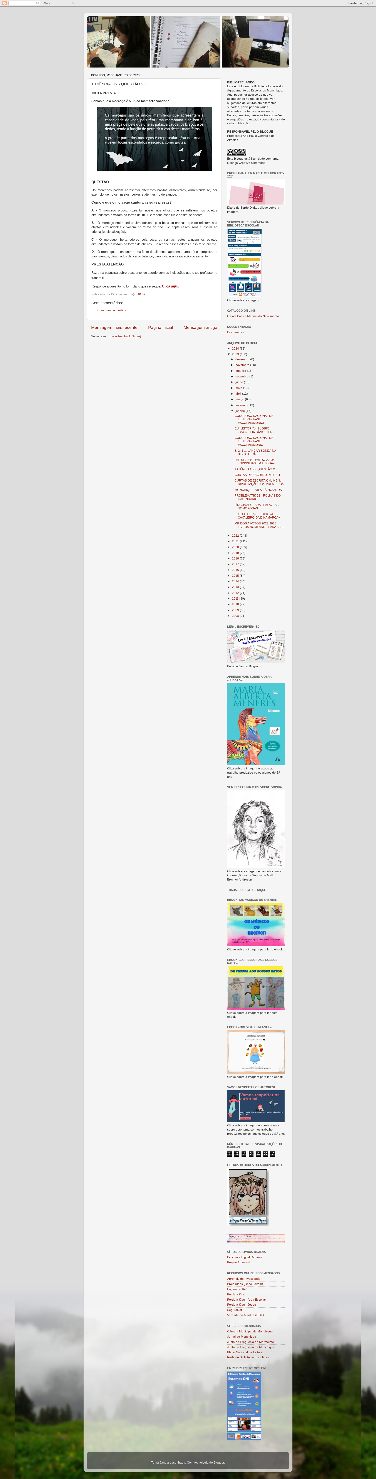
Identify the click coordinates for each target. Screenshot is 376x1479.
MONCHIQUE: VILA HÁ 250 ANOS (258, 490)
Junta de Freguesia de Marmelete (250, 1342)
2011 (235, 598)
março (240, 399)
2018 (236, 558)
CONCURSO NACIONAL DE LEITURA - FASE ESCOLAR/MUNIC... (254, 441)
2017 (236, 564)
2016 (236, 569)
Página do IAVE (237, 1289)
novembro (242, 365)
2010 (236, 604)
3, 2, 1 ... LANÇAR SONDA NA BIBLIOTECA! (255, 452)
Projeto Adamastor (240, 1262)
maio (239, 388)
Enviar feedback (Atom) (125, 336)
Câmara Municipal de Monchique (250, 1331)
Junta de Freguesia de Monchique (250, 1347)
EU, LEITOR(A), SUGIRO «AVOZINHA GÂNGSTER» (254, 430)
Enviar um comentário (112, 310)
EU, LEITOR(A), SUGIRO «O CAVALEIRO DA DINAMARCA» (257, 515)
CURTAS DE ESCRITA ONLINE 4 (257, 475)
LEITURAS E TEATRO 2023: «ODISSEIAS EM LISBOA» (255, 461)
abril (238, 393)
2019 (236, 552)
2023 (236, 354)
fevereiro (241, 405)
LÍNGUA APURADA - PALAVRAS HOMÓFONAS (257, 506)
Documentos (236, 332)
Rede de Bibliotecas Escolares (248, 1357)
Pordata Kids (236, 1294)
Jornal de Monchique (241, 1336)
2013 (236, 587)
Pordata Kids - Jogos (241, 1304)
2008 (236, 615)
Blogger (219, 1462)
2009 (236, 610)
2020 (236, 547)
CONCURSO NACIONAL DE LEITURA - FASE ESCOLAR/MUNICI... (254, 419)
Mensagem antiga (200, 327)
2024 (236, 348)
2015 (236, 575)
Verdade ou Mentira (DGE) (245, 1315)
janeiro (240, 410)
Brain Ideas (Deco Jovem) (245, 1284)
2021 (236, 541)
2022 (236, 535)
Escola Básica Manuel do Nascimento (253, 316)
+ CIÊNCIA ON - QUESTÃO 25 (256, 469)
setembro (242, 376)
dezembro (242, 359)
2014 (236, 581)
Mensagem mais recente (114, 327)
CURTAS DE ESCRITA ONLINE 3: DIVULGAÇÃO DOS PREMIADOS (259, 482)
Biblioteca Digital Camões (244, 1257)
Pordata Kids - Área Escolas (246, 1299)
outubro (241, 370)
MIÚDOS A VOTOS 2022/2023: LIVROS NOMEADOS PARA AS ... (259, 525)
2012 (236, 593)
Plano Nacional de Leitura (245, 1352)
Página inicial (160, 327)
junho (239, 382)
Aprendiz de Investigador (244, 1278)
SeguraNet (234, 1310)
